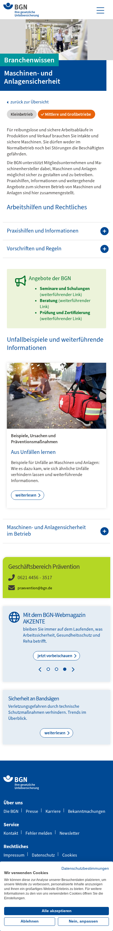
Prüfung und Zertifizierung (65, 312)
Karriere (53, 811)
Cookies (69, 855)
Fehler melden (39, 833)
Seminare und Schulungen (65, 288)
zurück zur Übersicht (29, 102)
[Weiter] (71, 670)
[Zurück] (41, 670)
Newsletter (70, 833)
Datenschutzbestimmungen (85, 868)
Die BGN (11, 811)
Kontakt (11, 833)
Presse (32, 811)
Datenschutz (43, 855)
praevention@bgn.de (35, 588)
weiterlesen (26, 495)
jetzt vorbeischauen (55, 656)
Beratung (49, 300)
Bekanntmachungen (86, 811)
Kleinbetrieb (21, 114)
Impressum (14, 855)
